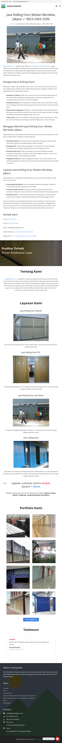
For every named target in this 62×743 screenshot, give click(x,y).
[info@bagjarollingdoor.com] (4, 713)
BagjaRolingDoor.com (11, 279)
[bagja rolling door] (18, 525)
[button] (56, 6)
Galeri (5, 700)
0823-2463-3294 (13, 223)
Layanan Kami (7, 693)
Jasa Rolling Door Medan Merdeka (40, 66)
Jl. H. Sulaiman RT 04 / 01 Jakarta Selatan (24, 236)
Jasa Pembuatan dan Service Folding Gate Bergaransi (19, 698)
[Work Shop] (4, 722)
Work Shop (9, 722)
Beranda (5, 688)
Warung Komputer (40, 739)
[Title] (3, 6)
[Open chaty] (57, 739)
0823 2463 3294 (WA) (12, 719)
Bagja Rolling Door (9, 66)
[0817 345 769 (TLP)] (4, 716)
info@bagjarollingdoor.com (14, 713)
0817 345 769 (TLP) (12, 716)
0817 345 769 (12, 219)
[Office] (4, 728)
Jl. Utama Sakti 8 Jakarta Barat (24, 232)
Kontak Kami (7, 703)
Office (8, 728)
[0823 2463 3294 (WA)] (4, 719)
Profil (4, 691)
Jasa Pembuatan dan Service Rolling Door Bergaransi (19, 696)
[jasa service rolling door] (44, 603)
